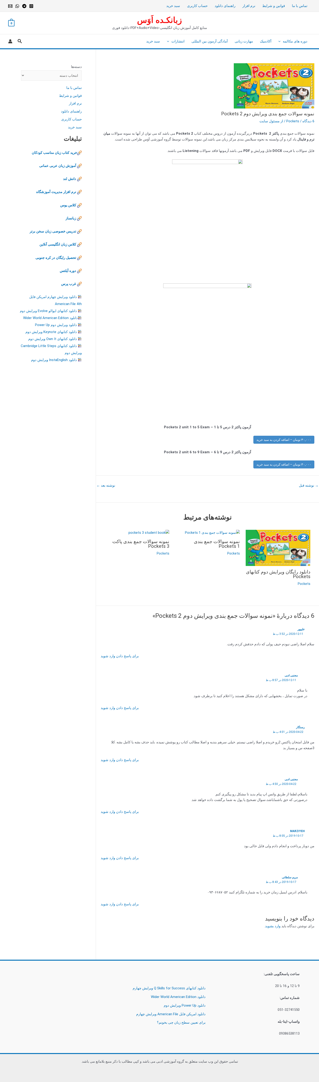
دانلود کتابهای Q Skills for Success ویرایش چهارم (169, 988)
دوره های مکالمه (295, 41)
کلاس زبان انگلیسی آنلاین (57, 244)
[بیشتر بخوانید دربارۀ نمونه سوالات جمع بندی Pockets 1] (212, 532)
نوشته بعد (105, 485)
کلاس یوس (68, 205)
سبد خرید (173, 6)
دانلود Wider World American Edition (50, 318)
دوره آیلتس (68, 271)
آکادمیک (265, 41)
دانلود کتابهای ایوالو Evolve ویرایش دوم (48, 311)
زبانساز (71, 218)
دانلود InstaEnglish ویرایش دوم (54, 360)
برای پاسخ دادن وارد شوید (120, 656)
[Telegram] (24, 6)
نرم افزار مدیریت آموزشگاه (56, 192)
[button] (280, 41)
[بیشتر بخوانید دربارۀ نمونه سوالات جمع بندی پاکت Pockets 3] (148, 532)
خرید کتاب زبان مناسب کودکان (54, 153)
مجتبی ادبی (291, 675)
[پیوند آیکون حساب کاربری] (10, 41)
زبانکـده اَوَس (159, 20)
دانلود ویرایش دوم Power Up (56, 325)
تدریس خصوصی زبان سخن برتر (53, 231)
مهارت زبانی (244, 41)
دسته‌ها (76, 67)
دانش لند (69, 179)
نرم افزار (248, 6)
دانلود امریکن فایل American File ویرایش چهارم (171, 1014)
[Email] (10, 6)
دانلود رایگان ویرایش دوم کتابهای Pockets (278, 574)
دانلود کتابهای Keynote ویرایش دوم (51, 332)
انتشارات (177, 41)
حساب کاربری (197, 6)
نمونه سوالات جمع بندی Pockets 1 (217, 544)
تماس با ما (299, 6)
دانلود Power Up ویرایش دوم (185, 1005)
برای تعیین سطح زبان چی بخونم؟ (181, 1022)
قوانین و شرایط (273, 6)
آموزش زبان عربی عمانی (57, 166)
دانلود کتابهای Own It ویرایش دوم (52, 339)
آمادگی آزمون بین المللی (209, 41)
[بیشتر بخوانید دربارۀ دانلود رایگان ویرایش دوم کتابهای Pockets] (278, 547)
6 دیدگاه (308, 121)
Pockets (292, 121)
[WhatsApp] (17, 6)
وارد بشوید (272, 926)
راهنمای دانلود (225, 6)
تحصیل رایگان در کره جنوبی (55, 258)
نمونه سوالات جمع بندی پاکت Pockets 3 (140, 544)
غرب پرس (68, 284)
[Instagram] (31, 6)
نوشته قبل (309, 485)
